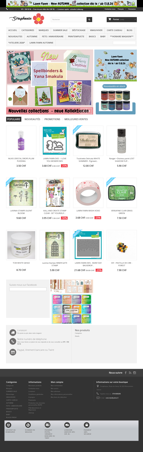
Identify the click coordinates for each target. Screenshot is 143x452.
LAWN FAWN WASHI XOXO (88, 210)
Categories (28, 30)
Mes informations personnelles (61, 394)
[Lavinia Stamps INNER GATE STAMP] (55, 245)
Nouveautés (32, 119)
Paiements (32, 400)
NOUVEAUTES (15, 36)
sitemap (31, 413)
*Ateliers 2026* (16, 42)
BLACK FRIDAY (11, 417)
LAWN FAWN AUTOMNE (41, 42)
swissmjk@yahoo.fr (112, 398)
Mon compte (57, 382)
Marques (44, 30)
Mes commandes (57, 385)
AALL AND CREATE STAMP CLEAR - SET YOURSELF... (54, 211)
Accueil (12, 30)
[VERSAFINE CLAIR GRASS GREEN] (122, 193)
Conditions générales (35, 394)
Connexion (132, 9)
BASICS (92, 36)
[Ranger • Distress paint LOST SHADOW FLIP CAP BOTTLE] (122, 141)
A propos (31, 397)
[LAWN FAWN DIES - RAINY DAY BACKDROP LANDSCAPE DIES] (88, 245)
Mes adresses (55, 391)
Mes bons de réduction (59, 397)
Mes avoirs (54, 388)
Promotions (52, 119)
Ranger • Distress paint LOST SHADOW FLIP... (121, 159)
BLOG (129, 30)
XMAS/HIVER (96, 30)
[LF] (71, 3)
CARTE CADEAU (114, 30)
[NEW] (115, 65)
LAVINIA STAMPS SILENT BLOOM (21, 211)
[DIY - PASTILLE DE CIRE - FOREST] (122, 245)
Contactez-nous (110, 9)
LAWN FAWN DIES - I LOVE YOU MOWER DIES (54, 159)
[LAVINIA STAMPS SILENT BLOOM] (21, 193)
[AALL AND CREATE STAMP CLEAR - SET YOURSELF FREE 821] (55, 193)
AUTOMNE (32, 36)
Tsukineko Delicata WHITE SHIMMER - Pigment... (88, 159)
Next (89, 111)
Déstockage (78, 30)
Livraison (31, 391)
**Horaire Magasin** (121, 36)
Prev (83, 111)
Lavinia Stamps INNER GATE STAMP (54, 264)
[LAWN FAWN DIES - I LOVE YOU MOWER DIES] (55, 141)
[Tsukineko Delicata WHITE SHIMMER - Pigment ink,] (88, 141)
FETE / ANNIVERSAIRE (52, 36)
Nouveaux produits (35, 385)
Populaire (13, 119)
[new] (49, 82)
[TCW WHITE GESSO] (21, 245)
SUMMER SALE (60, 30)
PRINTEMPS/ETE (76, 36)
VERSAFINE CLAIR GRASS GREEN (121, 211)
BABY (102, 36)
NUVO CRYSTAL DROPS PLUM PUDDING (21, 159)
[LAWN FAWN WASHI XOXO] (88, 193)
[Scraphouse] (26, 18)
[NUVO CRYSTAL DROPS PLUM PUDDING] (21, 141)
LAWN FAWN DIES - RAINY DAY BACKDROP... (88, 264)
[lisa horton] (71, 309)
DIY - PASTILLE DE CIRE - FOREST (121, 264)
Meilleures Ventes (76, 119)
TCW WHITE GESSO (21, 263)
